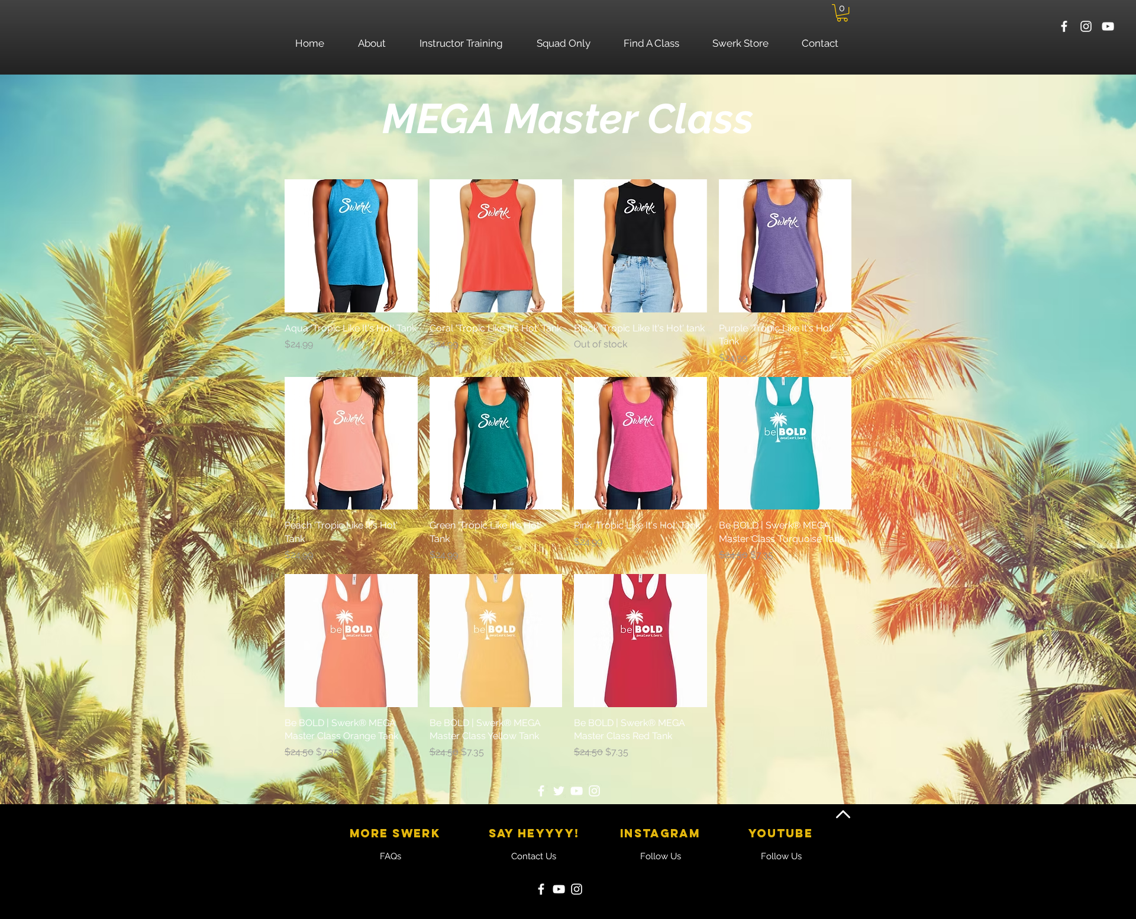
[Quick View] (351, 245)
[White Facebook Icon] (1064, 26)
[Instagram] (594, 790)
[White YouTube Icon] (1107, 26)
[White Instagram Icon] (1086, 26)
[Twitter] (558, 790)
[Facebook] (541, 790)
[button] (842, 12)
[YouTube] (576, 790)
